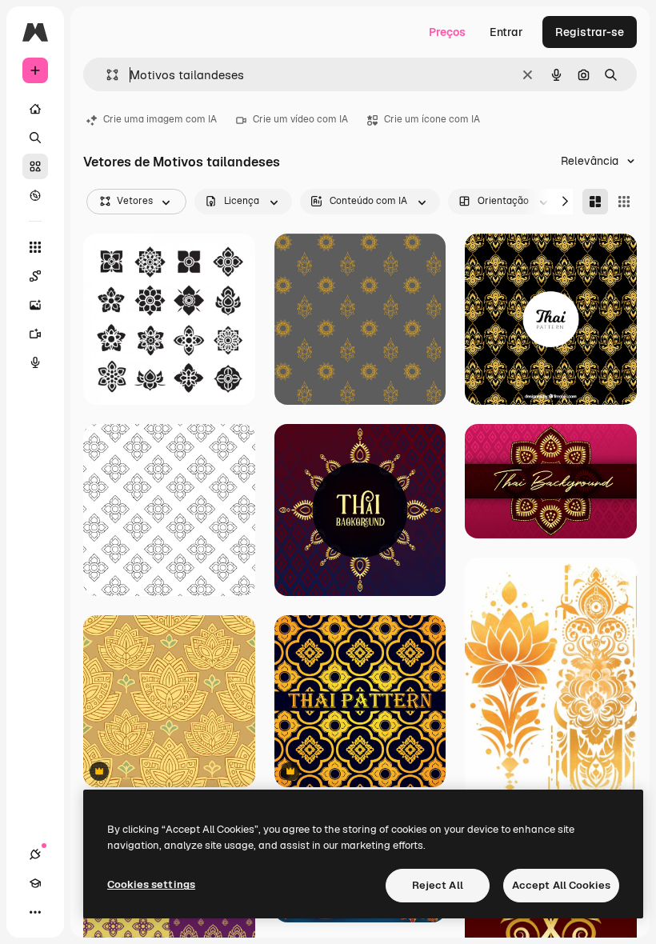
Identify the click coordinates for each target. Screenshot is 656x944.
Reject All (437, 885)
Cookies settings (151, 884)
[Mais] (35, 912)
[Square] (624, 201)
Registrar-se (589, 32)
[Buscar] (35, 137)
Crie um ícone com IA (432, 119)
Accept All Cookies (561, 885)
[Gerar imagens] (35, 305)
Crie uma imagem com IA (160, 119)
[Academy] (35, 883)
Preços (447, 32)
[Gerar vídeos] (35, 333)
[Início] (35, 109)
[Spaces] (35, 276)
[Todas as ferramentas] (35, 247)
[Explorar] (35, 195)
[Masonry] (595, 201)
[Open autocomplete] (106, 75)
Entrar (506, 32)
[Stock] (35, 166)
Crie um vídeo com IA (300, 119)
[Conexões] (35, 854)
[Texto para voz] (35, 362)
